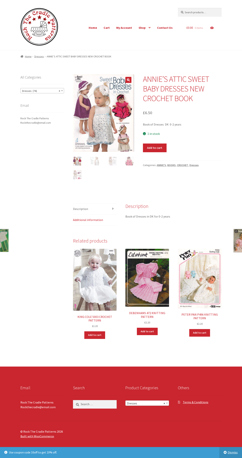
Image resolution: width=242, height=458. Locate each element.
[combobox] (42, 90)
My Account (124, 28)
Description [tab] (80, 209)
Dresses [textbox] (146, 403)
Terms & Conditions (195, 402)
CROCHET (182, 165)
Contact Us (165, 28)
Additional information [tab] (88, 220)
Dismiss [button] (233, 452)
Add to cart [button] (94, 335)
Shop (142, 28)
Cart (107, 28)
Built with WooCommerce (37, 436)
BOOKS (171, 165)
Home (93, 28)
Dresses (39, 56)
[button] (128, 80)
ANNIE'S (161, 165)
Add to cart (154, 148)
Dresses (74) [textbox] (41, 91)
